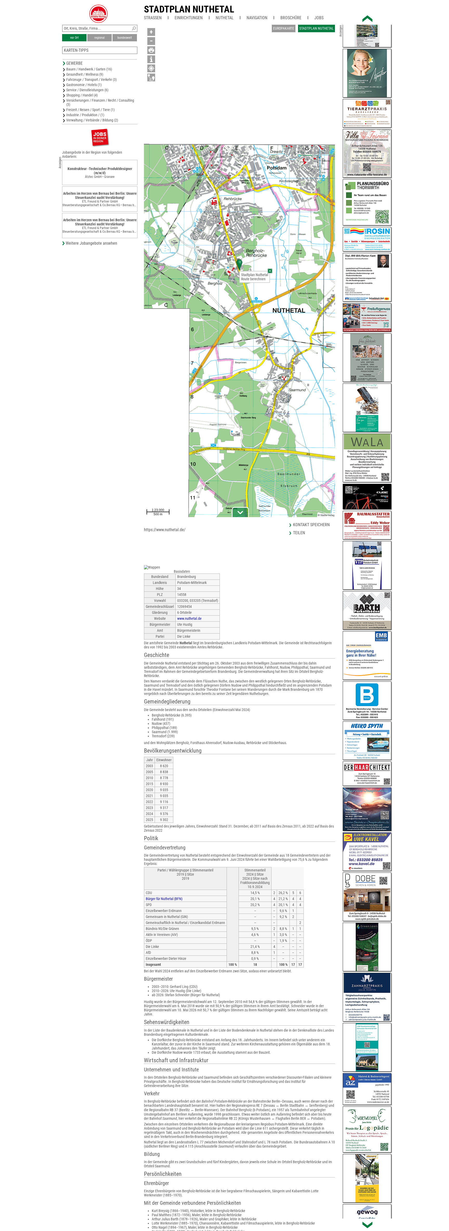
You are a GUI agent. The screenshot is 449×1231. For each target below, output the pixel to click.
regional (99, 38)
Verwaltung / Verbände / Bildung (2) (92, 120)
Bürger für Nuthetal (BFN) (164, 899)
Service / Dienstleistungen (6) (87, 90)
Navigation (257, 17)
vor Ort (74, 38)
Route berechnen (253, 279)
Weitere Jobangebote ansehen (91, 243)
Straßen (153, 17)
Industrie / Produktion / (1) (85, 115)
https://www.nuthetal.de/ (165, 529)
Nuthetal (225, 17)
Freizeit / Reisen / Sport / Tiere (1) (90, 110)
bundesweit (124, 38)
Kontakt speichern (311, 524)
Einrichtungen (189, 17)
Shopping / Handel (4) (82, 95)
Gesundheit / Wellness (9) (84, 74)
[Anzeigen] (99, 137)
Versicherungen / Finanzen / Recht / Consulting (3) (100, 102)
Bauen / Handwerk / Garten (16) (89, 69)
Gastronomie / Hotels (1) (84, 85)
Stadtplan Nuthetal (189, 9)
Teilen (299, 532)
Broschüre (290, 17)
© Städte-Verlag (326, 515)
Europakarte (283, 28)
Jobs (318, 17)
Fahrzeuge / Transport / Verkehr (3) (91, 79)
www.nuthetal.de (189, 618)
